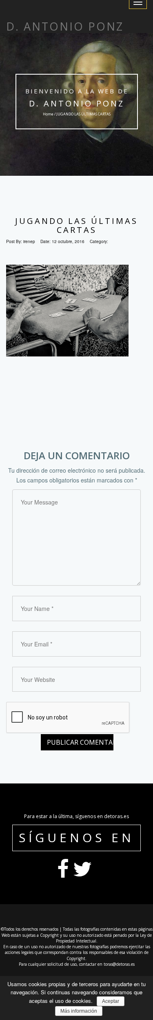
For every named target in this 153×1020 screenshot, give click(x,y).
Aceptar (110, 1001)
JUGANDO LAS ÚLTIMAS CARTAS (76, 225)
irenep (29, 241)
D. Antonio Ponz (76, 103)
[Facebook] (63, 875)
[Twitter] (82, 875)
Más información (78, 1011)
